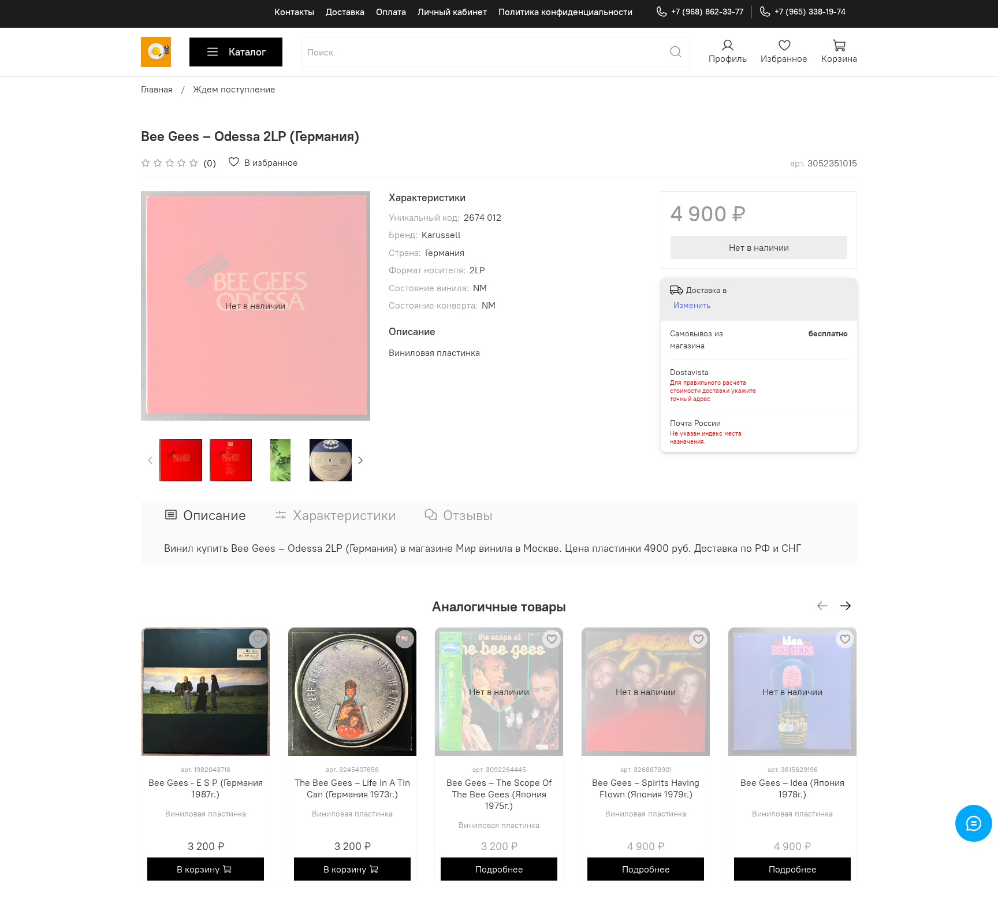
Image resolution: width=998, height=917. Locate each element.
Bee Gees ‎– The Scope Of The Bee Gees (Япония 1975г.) (499, 794)
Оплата (391, 11)
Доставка (345, 11)
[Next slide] (352, 306)
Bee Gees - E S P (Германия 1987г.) (205, 788)
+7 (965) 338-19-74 (810, 11)
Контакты (294, 11)
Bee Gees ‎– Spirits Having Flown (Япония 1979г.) (645, 788)
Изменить (691, 305)
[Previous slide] (159, 306)
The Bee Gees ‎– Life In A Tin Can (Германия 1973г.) (352, 788)
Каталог (247, 51)
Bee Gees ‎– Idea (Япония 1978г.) (792, 788)
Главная (157, 89)
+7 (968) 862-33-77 (707, 11)
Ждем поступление (234, 89)
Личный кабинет (452, 11)
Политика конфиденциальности (565, 11)
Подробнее (499, 869)
